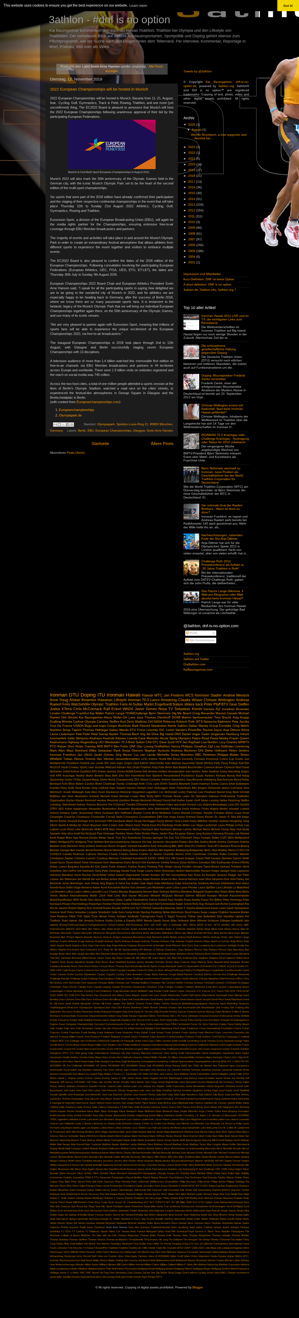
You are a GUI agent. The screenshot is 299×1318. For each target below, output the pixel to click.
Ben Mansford (103, 953)
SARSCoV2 (128, 908)
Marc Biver (221, 1131)
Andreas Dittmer (201, 937)
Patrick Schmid (158, 899)
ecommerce (242, 1272)
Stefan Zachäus (86, 1223)
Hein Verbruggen (157, 787)
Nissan (99, 1169)
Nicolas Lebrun (166, 1165)
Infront (244, 734)
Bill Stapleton (167, 850)
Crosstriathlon (147, 816)
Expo (167, 1024)
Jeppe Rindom (151, 879)
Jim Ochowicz (226, 1082)
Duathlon (85, 771)
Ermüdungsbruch (240, 1020)
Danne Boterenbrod (204, 995)
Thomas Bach (129, 734)
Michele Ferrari (220, 829)
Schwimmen (201, 1206)
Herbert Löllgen (204, 1057)
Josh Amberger (76, 1094)
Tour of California (203, 1243)
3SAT (159, 924)
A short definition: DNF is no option (207, 284)
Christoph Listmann (214, 982)
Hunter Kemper (150, 875)
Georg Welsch (165, 821)
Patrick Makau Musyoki (155, 1177)
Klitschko (193, 1111)
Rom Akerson (205, 1198)
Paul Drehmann (193, 1177)
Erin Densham (97, 821)
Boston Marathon (76, 962)
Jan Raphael (191, 742)
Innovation (144, 1069)
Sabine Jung (212, 1202)
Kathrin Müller (235, 1103)
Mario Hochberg (140, 1136)
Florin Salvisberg (163, 1028)
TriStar (77, 779)
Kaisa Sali (236, 1098)
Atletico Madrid (58, 949)
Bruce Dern (77, 966)
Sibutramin (162, 1214)
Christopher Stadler (61, 858)
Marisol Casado (226, 713)
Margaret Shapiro (203, 891)
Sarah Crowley (70, 767)
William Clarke (151, 1264)
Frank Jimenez (118, 866)
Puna (157, 1185)
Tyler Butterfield (206, 916)
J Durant (116, 1074)
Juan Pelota (91, 883)
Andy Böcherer (69, 846)
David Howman (200, 783)
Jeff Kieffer (80, 1082)
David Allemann (141, 999)
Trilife (144, 1248)
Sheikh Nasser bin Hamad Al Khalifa (124, 1214)
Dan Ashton (87, 995)
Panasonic (105, 1177)
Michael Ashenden (141, 1152)
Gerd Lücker (181, 821)
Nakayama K (64, 1165)
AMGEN (70, 929)
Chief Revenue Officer (231, 978)
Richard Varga (211, 1194)
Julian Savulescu (188, 1094)
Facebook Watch (123, 821)
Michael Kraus (109, 796)
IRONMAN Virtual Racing (166, 1065)
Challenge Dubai (78, 978)
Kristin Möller (182, 825)
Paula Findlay (229, 763)
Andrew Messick (236, 695)
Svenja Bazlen (109, 734)
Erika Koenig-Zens (198, 1020)
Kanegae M (58, 1103)
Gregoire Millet (141, 1049)
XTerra (67, 709)
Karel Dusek (82, 1103)
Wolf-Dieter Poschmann (124, 1268)
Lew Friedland (207, 792)
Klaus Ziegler (180, 1111)
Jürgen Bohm (120, 1098)
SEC (168, 1202)
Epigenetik (115, 1020)
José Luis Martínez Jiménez (117, 1094)
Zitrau (171, 1272)
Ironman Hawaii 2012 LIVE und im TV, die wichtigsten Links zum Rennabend (225, 319)
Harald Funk (128, 870)
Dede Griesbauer (92, 862)
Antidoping (209, 779)
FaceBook (73, 763)
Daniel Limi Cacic (150, 995)
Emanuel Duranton (209, 1015)
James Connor (85, 1078)
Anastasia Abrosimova (134, 937)
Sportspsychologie (99, 1219)
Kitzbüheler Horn (231, 883)
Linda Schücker (123, 1123)
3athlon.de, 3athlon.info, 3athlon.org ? (209, 289)
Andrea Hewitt (157, 759)
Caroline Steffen (108, 721)
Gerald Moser (57, 1044)
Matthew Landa (128, 1144)
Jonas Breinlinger (72, 883)
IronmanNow (179, 875)
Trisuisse (181, 916)
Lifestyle (227, 887)
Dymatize (204, 862)
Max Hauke (129, 895)
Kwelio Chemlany (185, 1115)
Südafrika (55, 1231)
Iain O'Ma (193, 1065)
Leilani (221, 1119)
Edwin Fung (115, 1015)
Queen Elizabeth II (170, 1185)
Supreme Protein (59, 1227)
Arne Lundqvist (202, 945)
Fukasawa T (233, 1036)
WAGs (238, 1256)
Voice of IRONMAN (158, 1256)
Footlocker (193, 1028)
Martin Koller (130, 1140)
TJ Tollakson (92, 1231)
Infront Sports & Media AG (65, 825)
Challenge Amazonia (238, 974)
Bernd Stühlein (113, 850)
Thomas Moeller (240, 1235)
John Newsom (109, 1090)
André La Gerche (220, 941)
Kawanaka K (114, 1107)
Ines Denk (108, 1069)
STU (194, 1202)
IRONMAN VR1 (116, 1065)
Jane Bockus (190, 1078)
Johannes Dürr (220, 879)
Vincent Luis (194, 804)
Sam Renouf (80, 837)
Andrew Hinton (202, 941)
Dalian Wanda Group (203, 725)
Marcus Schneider (69, 1136)
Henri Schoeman (164, 870)
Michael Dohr (179, 1152)
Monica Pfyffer (67, 1160)
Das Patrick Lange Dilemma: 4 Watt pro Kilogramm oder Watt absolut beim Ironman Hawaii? (222, 594)
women (137, 1276)
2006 (192, 245)
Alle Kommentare (201, 640)
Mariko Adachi (107, 1136)
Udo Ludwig (223, 1248)
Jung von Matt (232, 1094)
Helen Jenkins (239, 750)
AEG (61, 808)
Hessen (205, 870)
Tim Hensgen (190, 1239)
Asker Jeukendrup (82, 812)
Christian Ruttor (217, 854)
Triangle (206, 837)
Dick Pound (123, 1007)
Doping (88, 695)
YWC (82, 1272)
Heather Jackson (219, 821)
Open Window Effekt (201, 1173)
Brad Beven (101, 962)
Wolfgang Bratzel (164, 1268)
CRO (59, 970)
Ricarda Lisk (231, 833)
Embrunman (226, 1015)
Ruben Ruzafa (111, 908)
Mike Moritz (161, 1156)
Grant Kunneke (98, 1049)
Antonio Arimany (60, 812)
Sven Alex (133, 1227)
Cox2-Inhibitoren (103, 991)
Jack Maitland (181, 1074)
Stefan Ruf (71, 1223)
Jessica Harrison (188, 879)
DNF (132, 746)
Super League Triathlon (215, 912)
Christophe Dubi (58, 987)
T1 (62, 1231)
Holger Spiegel (220, 870)
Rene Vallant (167, 1194)
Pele (79, 734)
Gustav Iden (196, 1049)
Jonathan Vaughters (192, 1090)
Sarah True (114, 837)
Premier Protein (111, 903)
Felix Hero (69, 1028)
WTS (199, 721)
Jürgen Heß (134, 1098)
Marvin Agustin (194, 1140)
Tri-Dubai (88, 1248)
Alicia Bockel (220, 933)
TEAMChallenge (136, 713)
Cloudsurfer (98, 816)
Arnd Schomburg (161, 846)
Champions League (170, 978)
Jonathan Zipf (203, 746)
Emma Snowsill (68, 821)
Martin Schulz (164, 1140)
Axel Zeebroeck (88, 949)
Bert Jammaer (63, 958)
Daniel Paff (187, 995)
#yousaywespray (120, 841)
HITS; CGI (68, 1053)
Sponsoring (57, 779)
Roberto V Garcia (113, 1198)
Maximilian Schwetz (87, 796)
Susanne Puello (77, 1227)
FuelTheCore (219, 1036)
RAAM (184, 1185)
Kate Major (146, 883)
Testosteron (134, 837)
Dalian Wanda (119, 730)
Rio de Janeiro (59, 908)
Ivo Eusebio (209, 875)
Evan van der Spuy (135, 1024)
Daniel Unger (191, 734)
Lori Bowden (57, 891)
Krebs (70, 1115)
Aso (247, 945)
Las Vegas (197, 825)
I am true (215, 1061)
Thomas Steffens (78, 1239)
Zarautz (138, 1272)
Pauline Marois (226, 1177)
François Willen (67, 1036)
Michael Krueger (206, 895)
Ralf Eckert (112, 709)
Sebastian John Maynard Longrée (156, 1210)
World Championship (121, 779)
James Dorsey (102, 1078)
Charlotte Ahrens (173, 854)
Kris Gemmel (138, 887)
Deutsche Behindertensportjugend (189, 1003)
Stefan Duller (193, 1219)
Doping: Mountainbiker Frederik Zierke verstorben (223, 377)
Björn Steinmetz (160, 713)
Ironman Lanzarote (222, 1069)
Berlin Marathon (178, 953)
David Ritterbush (233, 999)
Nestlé (83, 899)
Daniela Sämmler (221, 858)
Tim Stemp (203, 1239)
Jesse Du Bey (169, 879)
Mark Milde (218, 1136)
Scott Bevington (217, 1206)
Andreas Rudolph (94, 941)
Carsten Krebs (66, 974)
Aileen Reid (217, 929)
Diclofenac (136, 1007)
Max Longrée (214, 1144)
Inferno (119, 1069)
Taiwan (104, 1231)
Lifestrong (97, 1123)
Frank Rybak (141, 1032)
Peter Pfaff (212, 704)
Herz (234, 1057)
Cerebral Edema (202, 974)
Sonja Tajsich (72, 730)
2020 (192, 164)
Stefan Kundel (227, 1219)
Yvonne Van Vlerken (99, 759)
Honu (118, 1061)
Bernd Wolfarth (212, 953)
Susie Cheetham (96, 1227)
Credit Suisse (169, 991)
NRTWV (219, 1160)
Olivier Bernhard (118, 1173)
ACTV (217, 924)
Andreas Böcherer (184, 750)
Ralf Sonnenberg (202, 1190)
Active (68, 808)
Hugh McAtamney (130, 1061)
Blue (174, 958)
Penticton (209, 754)
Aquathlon (144, 846)
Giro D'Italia (123, 1044)
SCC (146, 1202)
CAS (149, 742)
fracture (76, 1276)
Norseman (108, 899)
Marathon (186, 891)
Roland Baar (177, 1198)
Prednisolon (116, 1185)
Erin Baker (214, 1020)
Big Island (167, 734)
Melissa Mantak (145, 1148)
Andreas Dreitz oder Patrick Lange (230, 937)
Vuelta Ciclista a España (120, 920)
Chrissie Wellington (219, 700)
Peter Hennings (232, 899)
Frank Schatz (156, 1032)
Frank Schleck (172, 1032)
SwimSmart (69, 804)
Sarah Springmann (238, 908)
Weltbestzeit (242, 837)
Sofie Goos (118, 912)
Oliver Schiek (84, 1173)
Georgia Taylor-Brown (206, 866)
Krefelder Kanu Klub (93, 1115)
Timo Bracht (222, 717)
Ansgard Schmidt (126, 846)
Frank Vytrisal (189, 1032)
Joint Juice (145, 1090)
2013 (192, 204)
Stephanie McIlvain (126, 1223)
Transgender (147, 916)
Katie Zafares (99, 1107)
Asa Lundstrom (219, 945)
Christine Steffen (174, 982)
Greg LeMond (99, 787)
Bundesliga (137, 966)
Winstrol (245, 1264)
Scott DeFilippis (235, 1206)
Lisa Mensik (182, 1123)
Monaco (54, 1160)
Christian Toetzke (201, 812)
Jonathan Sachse (171, 1090)
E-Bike (235, 1011)
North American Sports (132, 1169)
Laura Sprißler (206, 887)
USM (194, 1248)
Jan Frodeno (174, 695)
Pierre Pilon (66, 1185)
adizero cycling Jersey (202, 1272)
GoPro (72, 870)
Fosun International (209, 1028)
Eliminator (193, 1015)
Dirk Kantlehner (150, 862)
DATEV (152, 858)
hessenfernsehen (128, 759)
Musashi (175, 1160)
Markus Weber (95, 1140)
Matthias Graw (180, 1144)
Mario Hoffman (157, 1136)
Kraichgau (69, 775)
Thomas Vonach (96, 1239)
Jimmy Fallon (242, 1082)
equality (67, 1276)
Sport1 (84, 767)
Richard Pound (161, 800)
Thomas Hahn (180, 1235)
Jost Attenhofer (93, 1094)
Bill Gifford (141, 958)
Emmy (138, 771)
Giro (65, 870)
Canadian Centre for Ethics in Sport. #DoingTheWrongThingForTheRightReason (168, 970)
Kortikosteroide (58, 1115)
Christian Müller (106, 982)
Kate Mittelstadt (180, 1103)
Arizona (142, 945)
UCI (101, 742)
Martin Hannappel (113, 1140)
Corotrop (88, 991)
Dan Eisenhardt (102, 995)
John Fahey (237, 879)
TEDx (68, 1231)
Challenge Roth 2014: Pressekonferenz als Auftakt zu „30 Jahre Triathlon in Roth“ (222, 565)
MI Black (89, 1131)
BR (141, 949)
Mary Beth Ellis (114, 775)
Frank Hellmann (105, 1032)
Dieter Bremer (150, 1007)
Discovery (67, 1011)
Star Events (147, 1219)
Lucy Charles (228, 742)
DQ (66, 995)
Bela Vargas (78, 953)
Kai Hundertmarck (204, 1098)
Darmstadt (221, 995)
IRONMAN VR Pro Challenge (66, 1065)
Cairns (79, 970)
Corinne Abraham (73, 991)
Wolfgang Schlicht (220, 1268)
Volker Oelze (191, 1256)
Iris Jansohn (174, 1069)
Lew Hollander (66, 1123)
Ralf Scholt (186, 1190)
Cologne (169, 987)
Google (228, 1044)
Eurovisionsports (115, 1024)
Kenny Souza (168, 1107)
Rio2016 (55, 767)
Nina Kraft (74, 833)
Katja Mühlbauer (164, 883)
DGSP (245, 991)
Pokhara (90, 1185)
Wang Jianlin (99, 779)
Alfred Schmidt (194, 933)
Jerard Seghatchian (168, 1082)
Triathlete (113, 1248)
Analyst (117, 937)
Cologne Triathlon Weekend (190, 987)
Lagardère (152, 792)
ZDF (136, 779)
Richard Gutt (212, 903)
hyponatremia (88, 1276)
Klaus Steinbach (128, 1111)
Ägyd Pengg (148, 1276)
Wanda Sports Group (156, 920)
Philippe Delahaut (235, 1181)
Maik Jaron (125, 1131)
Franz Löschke (147, 730)
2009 (192, 227)
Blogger (197, 1287)
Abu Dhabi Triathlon (139, 767)
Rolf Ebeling (191, 1198)
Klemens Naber (90, 887)
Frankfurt (82, 713)
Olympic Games (166, 1173)
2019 (192, 170)
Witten (53, 841)
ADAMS (225, 924)
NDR (76, 899)
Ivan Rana (194, 875)
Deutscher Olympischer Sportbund (86, 1007)
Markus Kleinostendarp (74, 895)
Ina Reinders (85, 1069)
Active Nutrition (156, 929)
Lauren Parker (162, 1119)
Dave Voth (127, 999)
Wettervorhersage (65, 1264)
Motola (158, 1160)
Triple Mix (161, 1248)
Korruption (243, 1111)
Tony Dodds (139, 1243)
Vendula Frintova (94, 920)
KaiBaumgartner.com (198, 669)
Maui (70, 750)
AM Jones (237, 924)
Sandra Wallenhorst (198, 908)
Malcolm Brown (155, 1131)
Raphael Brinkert (221, 1190)
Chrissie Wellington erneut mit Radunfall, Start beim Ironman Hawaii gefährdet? (222, 409)
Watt (152, 1260)
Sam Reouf (77, 1206)
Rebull (69, 1194)
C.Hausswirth (191, 966)
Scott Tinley (67, 912)
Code (161, 987)
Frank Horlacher (124, 1032)
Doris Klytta (134, 1011)
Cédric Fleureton (186, 991)
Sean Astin (77, 1210)
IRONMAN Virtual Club (138, 1065)
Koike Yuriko (214, 1111)
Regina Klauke (117, 1194)
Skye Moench (220, 1214)
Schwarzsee (188, 1206)
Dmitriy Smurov (170, 862)
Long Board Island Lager (73, 1127)
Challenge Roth (135, 783)
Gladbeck (135, 1044)
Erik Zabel (101, 866)
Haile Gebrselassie (98, 1053)
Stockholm (227, 1223)
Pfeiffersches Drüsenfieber (164, 1181)
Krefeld (77, 1115)
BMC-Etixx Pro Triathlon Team (196, 846)
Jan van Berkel (99, 879)
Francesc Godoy (59, 1032)
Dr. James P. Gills (225, 816)
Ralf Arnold (140, 1190)
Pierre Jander (159, 833)
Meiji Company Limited (77, 1148)
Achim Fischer (122, 929)
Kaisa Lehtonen (222, 1098)
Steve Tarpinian (212, 1223)
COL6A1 (239, 966)
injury (98, 1276)
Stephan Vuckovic (157, 750)
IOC (162, 730)
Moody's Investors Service (107, 1160)
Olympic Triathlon (105, 704)
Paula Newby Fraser (196, 899)
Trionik (151, 1248)
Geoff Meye (193, 1040)
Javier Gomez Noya (151, 709)
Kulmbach (169, 1115)
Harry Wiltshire (199, 821)
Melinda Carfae (129, 1148)
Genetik (182, 1040)
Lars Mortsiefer (155, 887)
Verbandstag (56, 1256)
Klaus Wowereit (164, 1111)
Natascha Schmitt (112, 1165)
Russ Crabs (101, 1202)
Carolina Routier (233, 970)
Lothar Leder (73, 891)
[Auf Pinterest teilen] (72, 424)
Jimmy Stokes (57, 1086)
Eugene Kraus (57, 1024)
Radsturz (244, 1185)
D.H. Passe (217, 991)
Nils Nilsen (75, 1169)
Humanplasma (149, 1061)
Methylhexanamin (59, 1152)
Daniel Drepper (185, 858)
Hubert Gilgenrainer (128, 875)
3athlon (182, 725)
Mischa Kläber (232, 1156)
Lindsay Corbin (141, 1123)
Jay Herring (238, 1078)
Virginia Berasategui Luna (218, 804)
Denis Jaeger (112, 1003)
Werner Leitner (233, 1260)
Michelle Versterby (131, 1156)
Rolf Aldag (242, 775)
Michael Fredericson (229, 1152)
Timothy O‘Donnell (220, 1239)
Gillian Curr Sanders (106, 1044)
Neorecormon (130, 1165)
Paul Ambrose (176, 1177)
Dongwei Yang (119, 1011)
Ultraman (114, 1252)
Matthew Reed (145, 1144)
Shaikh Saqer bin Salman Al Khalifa (68, 1214)
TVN (79, 916)
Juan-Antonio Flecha (144, 1094)
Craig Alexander (203, 713)
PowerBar (195, 730)
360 (153, 924)
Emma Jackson (107, 771)
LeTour (239, 825)
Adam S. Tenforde (175, 929)
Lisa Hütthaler (224, 746)
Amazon (107, 937)
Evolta (149, 1024)
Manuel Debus (207, 1131)
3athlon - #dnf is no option (109, 19)
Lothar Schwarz (122, 1127)
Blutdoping (182, 850)
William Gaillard (168, 1264)
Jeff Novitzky (134, 879)
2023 (192, 147)
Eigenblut (143, 1015)
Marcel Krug (224, 792)
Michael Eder (211, 1152)
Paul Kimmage (106, 833)
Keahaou (96, 738)
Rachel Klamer (75, 800)
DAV (227, 991)
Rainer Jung (194, 833)
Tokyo (196, 837)
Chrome (73, 987)
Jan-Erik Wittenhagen (170, 1078)
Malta (167, 1131)
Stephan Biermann (106, 1223)
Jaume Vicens (223, 1078)
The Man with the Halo (104, 1235)
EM (239, 816)
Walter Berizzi (100, 1260)
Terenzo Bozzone (96, 804)
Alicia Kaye (234, 933)
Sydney (80, 804)
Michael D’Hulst (195, 1152)
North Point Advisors (156, 1169)
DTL (155, 742)
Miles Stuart (201, 1156)
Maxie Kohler (229, 1144)
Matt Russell (77, 1144)
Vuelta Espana (218, 1256)
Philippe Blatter (228, 754)
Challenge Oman (123, 978)
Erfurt (232, 783)
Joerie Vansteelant (195, 1086)
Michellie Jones (168, 754)
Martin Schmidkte (146, 1140)
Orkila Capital (124, 899)
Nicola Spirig (168, 738)
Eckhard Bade (68, 1015)
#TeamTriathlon (116, 924)
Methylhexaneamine (79, 1152)
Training (90, 746)
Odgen (238, 1169)
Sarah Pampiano (115, 1206)
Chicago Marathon (208, 978)
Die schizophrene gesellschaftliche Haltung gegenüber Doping (218, 349)
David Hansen (187, 999)
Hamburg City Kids (120, 1053)
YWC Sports (92, 1272)
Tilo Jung (163, 1239)
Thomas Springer (152, 837)
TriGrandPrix (100, 1248)
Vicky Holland (157, 804)
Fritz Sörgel (165, 866)
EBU (91, 430)
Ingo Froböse (131, 1069)
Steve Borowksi (162, 1223)
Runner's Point (86, 1202)
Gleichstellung (179, 1044)
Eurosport (99, 1024)
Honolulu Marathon (61, 875)
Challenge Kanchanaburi (101, 978)
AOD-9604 (81, 929)
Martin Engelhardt (158, 704)
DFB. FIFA (235, 991)
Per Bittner (215, 899)
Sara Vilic (100, 1206)
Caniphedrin (217, 970)
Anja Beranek (194, 779)
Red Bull (104, 1194)
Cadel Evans (69, 970)
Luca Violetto (139, 1127)
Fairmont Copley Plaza (221, 1024)
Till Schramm (151, 1239)
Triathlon (123, 1248)
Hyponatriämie (202, 1061)
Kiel (220, 1107)
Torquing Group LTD (182, 1243)
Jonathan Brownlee (235, 709)
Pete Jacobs (240, 721)
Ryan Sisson (115, 1202)
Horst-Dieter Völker (103, 875)
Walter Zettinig (115, 1260)
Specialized (62, 1219)
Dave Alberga (235, 995)
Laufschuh (210, 825)
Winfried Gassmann (229, 1264)
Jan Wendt (83, 879)
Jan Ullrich (84, 754)
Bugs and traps (95, 725)
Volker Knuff (176, 1256)
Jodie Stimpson (78, 738)
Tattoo (160, 1231)
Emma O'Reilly (240, 862)
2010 (192, 222)
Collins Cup (227, 759)
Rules (79, 746)
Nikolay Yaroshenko (233, 1165)
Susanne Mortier (239, 912)
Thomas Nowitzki (59, 1239)
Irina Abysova (158, 1069)
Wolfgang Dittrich (183, 1268)
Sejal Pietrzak (213, 1210)
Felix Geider (56, 1028)
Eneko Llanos (219, 783)
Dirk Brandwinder (205, 1007)
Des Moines (128, 1003)
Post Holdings (79, 903)
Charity (113, 854)
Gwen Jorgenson (212, 1049)
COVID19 (55, 854)
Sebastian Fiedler (127, 1210)
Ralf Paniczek (154, 1190)
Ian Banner (206, 1065)
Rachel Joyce (212, 730)
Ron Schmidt (94, 908)
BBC (174, 846)
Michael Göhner (184, 895)
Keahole (108, 738)
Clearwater (56, 816)
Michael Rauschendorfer (234, 895)
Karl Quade (128, 1103)
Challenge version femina (146, 978)
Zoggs (178, 1272)
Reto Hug (198, 903)
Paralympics (118, 1177)
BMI (169, 759)
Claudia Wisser (190, 700)
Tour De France (61, 725)
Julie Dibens (125, 825)
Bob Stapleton (200, 958)
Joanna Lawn (114, 1086)
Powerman (95, 903)
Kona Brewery (229, 1111)
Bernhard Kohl (59, 783)
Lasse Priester (188, 887)
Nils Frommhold (135, 775)
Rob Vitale (243, 1194)
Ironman (58, 695)
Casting (120, 974)
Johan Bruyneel (91, 825)
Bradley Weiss (227, 850)
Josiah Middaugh (73, 792)
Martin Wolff (178, 1140)
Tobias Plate (62, 1243)
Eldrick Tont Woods (159, 1015)
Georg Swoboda (225, 1040)
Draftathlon (162, 746)
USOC (201, 1248)
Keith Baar (127, 1107)
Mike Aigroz (147, 1156)
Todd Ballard (76, 1243)
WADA (128, 709)
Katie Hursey (84, 1107)
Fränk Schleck (203, 1036)
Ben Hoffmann (123, 812)
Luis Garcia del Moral (168, 1127)
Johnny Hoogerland (128, 1090)
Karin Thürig (141, 825)
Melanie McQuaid (162, 895)
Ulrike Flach (102, 1252)
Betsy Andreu (140, 850)
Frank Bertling (88, 1032)
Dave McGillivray (112, 999)
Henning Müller (187, 1057)
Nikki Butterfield (197, 1165)
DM (173, 858)
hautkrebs (237, 920)
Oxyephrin (78, 1177)
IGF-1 (230, 1061)
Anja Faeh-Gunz (97, 945)
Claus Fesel (241, 812)
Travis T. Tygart (165, 916)
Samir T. (181, 908)
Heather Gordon (79, 1057)
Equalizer (126, 1020)
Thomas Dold (164, 1235)
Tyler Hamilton (225, 916)
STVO (201, 1202)
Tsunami (171, 1248)
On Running (182, 1173)
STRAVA (146, 908)
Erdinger (83, 821)
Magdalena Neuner (140, 891)
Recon (84, 1194)
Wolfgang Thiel (84, 841)
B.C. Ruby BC (106, 949)
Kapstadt (70, 1103)
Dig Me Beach (182, 713)
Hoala (84, 1061)
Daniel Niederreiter (170, 995)
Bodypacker (196, 850)
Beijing (245, 846)
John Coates (109, 825)
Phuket (66, 903)
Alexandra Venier (140, 933)
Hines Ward (73, 1061)
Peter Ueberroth (140, 1181)
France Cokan (241, 1028)
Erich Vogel (166, 1020)
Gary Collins (155, 1040)
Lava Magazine (193, 1119)
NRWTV (243, 742)
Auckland (108, 812)
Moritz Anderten (145, 1160)
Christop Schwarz (193, 982)
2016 (192, 187)
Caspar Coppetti (106, 974)
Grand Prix (70, 1049)
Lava (219, 887)
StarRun (168, 1219)
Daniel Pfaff (203, 858)
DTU (74, 695)
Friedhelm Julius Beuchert (152, 1036)
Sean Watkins (110, 1210)
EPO (94, 771)
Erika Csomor (180, 1020)
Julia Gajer (116, 763)
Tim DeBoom (175, 1239)
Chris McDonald (71, 982)
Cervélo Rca (219, 974)
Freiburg (152, 866)
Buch (127, 966)
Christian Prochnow (206, 759)
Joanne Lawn (130, 1086)
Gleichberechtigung (161, 1044)
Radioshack (232, 1185)
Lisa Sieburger (212, 1123)
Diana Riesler (205, 816)
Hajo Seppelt (117, 787)
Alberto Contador (150, 779)
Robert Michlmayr (94, 1198)
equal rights (56, 1276)
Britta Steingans (232, 962)
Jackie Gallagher (219, 1074)
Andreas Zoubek (184, 941)
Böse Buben (76, 783)
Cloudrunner (139, 987)
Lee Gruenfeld (209, 1119)
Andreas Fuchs (199, 808)
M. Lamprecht (241, 1127)
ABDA (192, 924)
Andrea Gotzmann (228, 841)
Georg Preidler (183, 866)
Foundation (227, 1028)
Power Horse (102, 1185)
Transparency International (227, 1243)
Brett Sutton (136, 742)
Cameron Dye (91, 970)
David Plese (217, 999)
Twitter (215, 837)
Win (195, 1264)
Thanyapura (237, 1231)
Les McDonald (168, 792)
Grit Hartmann (85, 870)
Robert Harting (76, 1198)
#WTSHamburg (134, 924)
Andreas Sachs (112, 941)
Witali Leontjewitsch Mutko (64, 1268)
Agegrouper (80, 808)
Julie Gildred (205, 1094)
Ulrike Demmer (87, 1252)
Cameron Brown (213, 767)
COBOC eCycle (225, 966)
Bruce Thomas (116, 966)
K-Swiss (120, 883)
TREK (72, 916)
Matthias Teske (198, 1144)
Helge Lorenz (145, 870)
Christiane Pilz (157, 982)
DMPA (60, 995)
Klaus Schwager (109, 1111)
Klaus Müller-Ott (115, 717)
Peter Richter (142, 833)
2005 (192, 251)
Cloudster (152, 987)
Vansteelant (205, 1252)
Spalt (52, 1219)
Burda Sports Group (154, 966)
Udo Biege (210, 1248)
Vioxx (121, 1256)
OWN (224, 1169)
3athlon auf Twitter (196, 659)
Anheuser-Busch (106, 846)
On (192, 796)
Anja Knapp (241, 717)
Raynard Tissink (240, 1190)
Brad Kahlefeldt (117, 962)
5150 (144, 759)
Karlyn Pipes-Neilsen (146, 1103)
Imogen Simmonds (209, 787)
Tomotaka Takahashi (121, 1243)
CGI (246, 850)
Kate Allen (91, 792)
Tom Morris (90, 1243)
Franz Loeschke (223, 1032)
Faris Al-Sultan (131, 704)
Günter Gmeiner (231, 1049)
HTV (179, 742)
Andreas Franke (58, 941)
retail (117, 1276)
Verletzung (69, 1256)
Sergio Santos (228, 1210)
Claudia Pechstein (121, 987)
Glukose (192, 1044)
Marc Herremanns (120, 829)
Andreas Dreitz (180, 808)
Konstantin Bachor (119, 887)
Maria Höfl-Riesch (89, 1136)
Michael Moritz (66, 1156)
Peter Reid (90, 734)
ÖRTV (158, 1276)
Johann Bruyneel (215, 1086)
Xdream (121, 767)
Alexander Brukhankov (102, 808)
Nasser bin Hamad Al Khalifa (87, 1165)
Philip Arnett (203, 1181)
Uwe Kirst (155, 1252)
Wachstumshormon (69, 1260)
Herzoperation (176, 771)
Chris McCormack (87, 709)
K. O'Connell (178, 1098)
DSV (77, 995)
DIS (200, 750)
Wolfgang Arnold (146, 1268)
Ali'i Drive (208, 933)
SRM (189, 1202)
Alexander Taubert (71, 933)
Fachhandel (183, 1024)
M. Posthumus (57, 1131)
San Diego (89, 1206)
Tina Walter (236, 1239)
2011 (192, 216)
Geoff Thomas (208, 1040)
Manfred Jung (191, 1131)
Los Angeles (92, 1127)
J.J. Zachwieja (129, 1074)
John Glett (81, 1090)
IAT (163, 875)
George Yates (241, 1040)
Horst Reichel (82, 875)
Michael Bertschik (161, 1152)
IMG (194, 787)
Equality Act (87, 866)
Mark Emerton (190, 1136)
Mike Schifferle (187, 1156)
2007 (192, 239)
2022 (192, 152)
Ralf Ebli (244, 763)
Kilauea (121, 738)
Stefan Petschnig (230, 800)
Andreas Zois (167, 941)
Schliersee (175, 1206)
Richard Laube (194, 1194)
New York (236, 829)
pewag (110, 1276)
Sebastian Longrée (86, 912)
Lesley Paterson (187, 792)
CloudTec (70, 816)
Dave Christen (66, 999)
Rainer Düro (65, 746)
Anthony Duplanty (127, 945)
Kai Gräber (132, 883)
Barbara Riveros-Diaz (220, 949)
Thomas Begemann (128, 1235)
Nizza (98, 899)
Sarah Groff (193, 800)
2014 (192, 199)
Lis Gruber (156, 1123)
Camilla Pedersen (74, 854)
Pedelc (238, 1177)
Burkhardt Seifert (174, 966)
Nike (64, 833)
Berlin (82, 430)
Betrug (127, 850)
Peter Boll (91, 1181)
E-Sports (244, 1011)
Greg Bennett (126, 1049)
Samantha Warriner (163, 908)
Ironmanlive (58, 738)
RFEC (191, 1185)
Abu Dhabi (107, 929)
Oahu (231, 1169)
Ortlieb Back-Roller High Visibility (231, 1173)
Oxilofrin (67, 1177)
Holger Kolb (93, 1061)
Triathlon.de (134, 1248)
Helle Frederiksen (180, 787)
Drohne (173, 1011)
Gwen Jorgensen (213, 734)
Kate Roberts (196, 1103)
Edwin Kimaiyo (129, 1015)
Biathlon (153, 850)
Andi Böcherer (154, 937)
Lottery (86, 891)
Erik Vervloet (150, 771)
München (187, 754)
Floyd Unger (179, 1028)
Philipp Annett (218, 1181)
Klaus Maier (93, 1111)
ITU (101, 695)
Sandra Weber (97, 837)
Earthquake (224, 862)
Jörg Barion (123, 754)
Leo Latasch (231, 1119)
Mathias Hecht (232, 1140)
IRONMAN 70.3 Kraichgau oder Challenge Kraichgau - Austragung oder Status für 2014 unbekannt (225, 438)
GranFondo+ (56, 1049)
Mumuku (153, 738)
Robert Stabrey (77, 908)
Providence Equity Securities (138, 1185)
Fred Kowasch (92, 1036)
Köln (168, 763)
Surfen (68, 779)
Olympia (90, 721)
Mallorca (175, 891)
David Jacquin (203, 999)
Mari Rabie (221, 891)
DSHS (163, 783)
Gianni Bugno (87, 1044)
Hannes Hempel (136, 787)
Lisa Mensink (197, 1123)
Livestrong (242, 746)
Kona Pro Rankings (162, 825)
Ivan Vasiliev (193, 771)
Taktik (86, 916)
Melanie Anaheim (99, 1148)
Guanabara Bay (158, 1049)
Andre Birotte (170, 937)
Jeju (100, 1082)
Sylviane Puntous (239, 1227)
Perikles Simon (125, 833)
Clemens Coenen (85, 858)
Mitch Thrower (163, 796)
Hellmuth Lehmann (132, 1057)
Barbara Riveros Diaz (196, 949)
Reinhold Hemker (95, 800)
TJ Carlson (78, 1231)
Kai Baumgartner (219, 82)
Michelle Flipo (96, 1156)
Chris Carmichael (195, 854)
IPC (247, 1061)
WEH (231, 837)
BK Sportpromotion (128, 949)
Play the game (177, 833)
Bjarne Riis (165, 958)
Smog (231, 1214)
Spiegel (73, 1219)
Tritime (192, 916)
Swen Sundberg (179, 1227)
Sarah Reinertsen (133, 1206)
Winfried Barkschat (208, 1264)
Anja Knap (111, 945)
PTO (53, 746)
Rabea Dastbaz (217, 1185)
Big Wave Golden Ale (123, 958)
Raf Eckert (148, 903)
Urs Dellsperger (128, 1252)
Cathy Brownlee (133, 974)
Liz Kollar (237, 1123)
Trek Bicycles (75, 1248)
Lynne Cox (217, 1127)
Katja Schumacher (186, 883)
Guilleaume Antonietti (178, 1049)
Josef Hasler (225, 1090)
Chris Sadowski (89, 982)
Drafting (55, 721)
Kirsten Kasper (58, 1111)
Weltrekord (181, 1260)
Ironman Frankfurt (63, 754)
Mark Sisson (231, 1136)
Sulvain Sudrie (241, 1223)
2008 (192, 233)
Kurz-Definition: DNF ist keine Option (208, 279)
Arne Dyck (187, 945)
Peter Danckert (105, 1181)
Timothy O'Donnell (137, 804)
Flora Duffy (67, 787)
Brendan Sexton (164, 962)
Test (124, 837)
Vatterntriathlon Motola (224, 1252)
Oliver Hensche (67, 1173)
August (197, 129)
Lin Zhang (109, 1123)
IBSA (223, 1061)
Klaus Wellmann (146, 1111)
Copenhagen (56, 991)
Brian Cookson (182, 962)
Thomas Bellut (148, 1235)
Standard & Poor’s (131, 1219)
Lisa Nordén (209, 742)
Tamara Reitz (128, 1231)
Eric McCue (138, 1020)
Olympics (184, 738)
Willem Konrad (136, 1264)
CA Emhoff (205, 966)
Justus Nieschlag (230, 771)
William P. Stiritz (184, 1264)
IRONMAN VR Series (95, 1065)
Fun (67, 1040)
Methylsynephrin (100, 1152)
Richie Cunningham (232, 903)
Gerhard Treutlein (230, 866)
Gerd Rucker (83, 787)
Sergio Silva (243, 1210)
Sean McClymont (93, 1210)
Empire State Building (81, 1020)
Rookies (238, 1198)
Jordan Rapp (211, 1090)
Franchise (74, 1032)
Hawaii (147, 695)
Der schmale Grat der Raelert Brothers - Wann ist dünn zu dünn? (221, 509)
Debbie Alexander (81, 1003)
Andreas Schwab (131, 941)
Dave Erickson (94, 999)
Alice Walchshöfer (159, 808)
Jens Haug (151, 1082)
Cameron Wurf (232, 767)
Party (217, 763)
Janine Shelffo (117, 879)
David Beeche (171, 999)
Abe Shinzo (94, 929)
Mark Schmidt (241, 792)
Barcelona (238, 949)
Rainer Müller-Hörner (98, 1190)
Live (246, 825)
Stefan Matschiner (173, 912)
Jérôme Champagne (73, 1098)
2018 (192, 175)
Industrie (97, 1069)
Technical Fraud (185, 1231)
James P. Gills (118, 1078)
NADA (158, 721)
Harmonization (193, 1053)
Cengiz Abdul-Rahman (181, 974)
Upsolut (86, 779)
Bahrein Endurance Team (169, 949)
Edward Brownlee (98, 1015)
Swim (192, 1227)
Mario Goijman (123, 1136)
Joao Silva (205, 879)
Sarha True (163, 1206)
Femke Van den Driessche (108, 1028)
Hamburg (232, 734)
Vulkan (230, 1256)
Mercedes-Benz (213, 1148)
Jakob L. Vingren (67, 1078)
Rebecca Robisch (175, 721)
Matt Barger (63, 1144)
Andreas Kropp (76, 941)
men (104, 1276)
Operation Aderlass (207, 796)
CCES (240, 850)
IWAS (184, 1065)
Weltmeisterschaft (165, 1260)
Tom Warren (102, 1243)
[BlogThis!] (59, 424)
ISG (168, 875)
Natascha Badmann (217, 721)
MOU (98, 1131)
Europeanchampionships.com (98, 402)
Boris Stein (211, 850)
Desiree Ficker (144, 1003)
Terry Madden (222, 1231)
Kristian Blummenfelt (115, 1115)
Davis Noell (64, 1003)
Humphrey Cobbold (167, 1061)
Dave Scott (166, 742)
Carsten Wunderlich (85, 974)
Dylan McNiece (223, 1011)
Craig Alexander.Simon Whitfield (129, 991)
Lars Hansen (134, 1119)
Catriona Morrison (97, 854)
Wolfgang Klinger (202, 1268)
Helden (162, 771)
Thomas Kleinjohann (200, 1235)
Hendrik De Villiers (168, 1057)
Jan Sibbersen (68, 879)
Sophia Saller (242, 1214)
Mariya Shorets (174, 1136)
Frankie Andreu (137, 866)
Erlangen (225, 1020)
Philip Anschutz (188, 1181)
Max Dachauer (163, 829)
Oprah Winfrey (204, 763)
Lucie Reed (67, 829)
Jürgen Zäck (131, 763)
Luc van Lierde (145, 754)
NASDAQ (209, 1160)
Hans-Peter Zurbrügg (107, 870)
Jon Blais (157, 1090)
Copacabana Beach (238, 987)
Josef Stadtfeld (241, 1090)
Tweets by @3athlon (197, 71)
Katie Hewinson (67, 1107)
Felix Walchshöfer (76, 704)
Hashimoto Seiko (232, 1053)
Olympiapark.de (70, 415)
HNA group (81, 1053)
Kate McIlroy (164, 1103)
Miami (112, 1152)
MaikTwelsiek (139, 1131)
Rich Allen (180, 1194)
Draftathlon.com (194, 664)
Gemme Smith (170, 1040)
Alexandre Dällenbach (162, 933)
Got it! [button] (288, 5)
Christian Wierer (223, 812)
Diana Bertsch (132, 862)
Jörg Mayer (106, 1098)
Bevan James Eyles (100, 958)
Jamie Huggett (150, 1078)
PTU (96, 1177)
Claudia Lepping (102, 987)
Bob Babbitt (180, 767)
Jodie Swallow (210, 771)
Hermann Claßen (222, 1057)
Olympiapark (149, 1173)
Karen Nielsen (97, 1103)
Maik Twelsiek (161, 891)
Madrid (80, 775)
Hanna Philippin (182, 746)
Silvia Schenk (175, 1214)
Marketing (65, 1140)
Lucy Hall (151, 1127)
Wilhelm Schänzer (208, 920)
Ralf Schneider (171, 1190)
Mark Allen (57, 750)
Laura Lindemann (62, 734)
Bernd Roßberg (195, 953)
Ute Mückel (143, 1252)
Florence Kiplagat (144, 1028)
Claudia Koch (85, 987)
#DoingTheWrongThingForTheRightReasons (83, 924)
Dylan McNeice (189, 862)
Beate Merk (65, 953)
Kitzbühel (125, 792)
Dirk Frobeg (222, 1007)
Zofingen (225, 920)
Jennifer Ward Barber (132, 1082)
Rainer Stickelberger (122, 1190)
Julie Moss (218, 1094)
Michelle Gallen (112, 1156)
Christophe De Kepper (237, 982)
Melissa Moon (162, 1148)
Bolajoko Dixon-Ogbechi (222, 958)
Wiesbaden (112, 742)
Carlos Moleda (181, 812)
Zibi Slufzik (161, 1272)
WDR (139, 920)
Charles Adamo (128, 854)
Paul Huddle (175, 899)
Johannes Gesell (234, 1086)
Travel (245, 1243)
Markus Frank (78, 1140)
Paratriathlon (140, 899)
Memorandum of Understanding (187, 1148)
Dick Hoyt (111, 1007)
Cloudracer (83, 816)
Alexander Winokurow (93, 933)
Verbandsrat (242, 1252)
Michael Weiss (201, 829)
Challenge (68, 713)
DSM (71, 995)
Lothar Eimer (107, 1127)
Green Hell (112, 1049)
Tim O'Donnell (183, 837)
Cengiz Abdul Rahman (155, 974)
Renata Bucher (152, 1194)
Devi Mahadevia (113, 862)
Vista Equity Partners (136, 1256)
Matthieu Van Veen (62, 796)
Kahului (190, 1098)
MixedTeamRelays (61, 899)
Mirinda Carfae (216, 1156)
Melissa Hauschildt (183, 763)
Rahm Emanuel (78, 1190)
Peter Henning (122, 1181)
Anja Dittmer (231, 730)
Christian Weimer (238, 854)
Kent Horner (183, 1107)
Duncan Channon (187, 1011)
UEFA (180, 1248)
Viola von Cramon (107, 1256)
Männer (199, 1160)
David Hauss (57, 862)
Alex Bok (193, 841)
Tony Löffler (153, 1243)
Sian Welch (150, 1214)
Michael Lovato (129, 796)
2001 (192, 262)
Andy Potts (158, 767)
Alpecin (79, 937)
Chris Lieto (152, 783)
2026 (192, 124)
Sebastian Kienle (188, 709)
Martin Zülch (98, 895)
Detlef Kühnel (71, 771)
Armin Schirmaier (155, 945)
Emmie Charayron (59, 1020)
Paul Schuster (209, 1177)
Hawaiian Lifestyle (112, 700)
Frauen (80, 1036)
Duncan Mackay (206, 1011)
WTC (158, 695)
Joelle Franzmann (175, 1086)
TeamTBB (170, 1231)
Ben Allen (90, 953)
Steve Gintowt (178, 1223)
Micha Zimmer (123, 1152)
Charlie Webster (189, 978)
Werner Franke (216, 1260)
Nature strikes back (188, 704)
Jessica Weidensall (207, 1082)
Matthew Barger (110, 1144)
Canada (121, 970)
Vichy (79, 1256)
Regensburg (88, 742)
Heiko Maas (94, 1057)
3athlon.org (226, 86)
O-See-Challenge (205, 1169)
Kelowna (155, 1107)
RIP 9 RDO (202, 1185)
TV (170, 709)
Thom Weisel (99, 916)
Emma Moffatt (125, 771)
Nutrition (56, 730)
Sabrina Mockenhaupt (231, 1202)
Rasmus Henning (212, 833)
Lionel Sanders (176, 730)
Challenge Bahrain (59, 978)
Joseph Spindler (58, 1094)
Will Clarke (122, 1264)
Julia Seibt (173, 1094)
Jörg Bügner (107, 883)
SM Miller (180, 1202)
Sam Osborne (62, 1206)
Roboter (129, 1198)
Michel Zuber (81, 1156)
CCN (213, 966)
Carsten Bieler (93, 783)
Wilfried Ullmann (107, 1264)
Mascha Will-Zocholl (213, 1140)
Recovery (94, 1194)
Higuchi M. (243, 1057)
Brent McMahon (161, 812)
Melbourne (114, 1148)
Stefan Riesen (57, 1223)
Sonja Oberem (132, 750)
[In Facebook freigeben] (67, 424)
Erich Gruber (152, 1020)
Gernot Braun (72, 1044)
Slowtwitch (104, 912)
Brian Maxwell (214, 962)
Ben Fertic (121, 746)
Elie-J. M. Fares (178, 1015)
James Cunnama (232, 787)
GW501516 (103, 1040)
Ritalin (234, 1194)
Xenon (63, 1272)
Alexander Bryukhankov (132, 808)
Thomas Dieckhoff (157, 717)
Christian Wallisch (139, 982)
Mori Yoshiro (129, 1160)
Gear (233, 704)
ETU (133, 730)
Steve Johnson (195, 1223)
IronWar (186, 1069)
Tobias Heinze (73, 759)
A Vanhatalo (175, 924)
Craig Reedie (154, 991)
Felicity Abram (241, 1024)
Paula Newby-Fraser (224, 738)
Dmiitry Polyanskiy (83, 1011)
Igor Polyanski (221, 1065)
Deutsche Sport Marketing (223, 1003)
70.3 (124, 742)
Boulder (90, 962)
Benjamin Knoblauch (137, 953)
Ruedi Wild (71, 1202)
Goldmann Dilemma (208, 1044)
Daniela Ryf (212, 709)
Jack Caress (166, 1074)
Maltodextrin (177, 1131)
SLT (138, 908)
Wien (193, 920)
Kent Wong (197, 1107)
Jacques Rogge (226, 875)
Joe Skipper (158, 1086)
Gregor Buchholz (119, 725)
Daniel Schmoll (186, 816)
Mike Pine (173, 1156)
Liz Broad (226, 1123)
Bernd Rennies (95, 850)
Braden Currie (142, 812)
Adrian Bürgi (203, 929)
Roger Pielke (162, 1198)
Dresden (164, 1011)
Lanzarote (92, 1119)
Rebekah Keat (57, 1194)
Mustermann (187, 1160)
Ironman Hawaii (123, 695)
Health (66, 1057)
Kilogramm (228, 1107)
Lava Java (135, 717)
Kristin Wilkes (156, 1115)
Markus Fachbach (142, 829)
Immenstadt (56, 1069)
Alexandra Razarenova (118, 933)
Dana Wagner (132, 995)
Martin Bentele (95, 775)
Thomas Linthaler (221, 1235)
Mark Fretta (205, 1136)
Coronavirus (130, 816)
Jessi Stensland (187, 1082)
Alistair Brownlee (82, 700)
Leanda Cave (136, 738)
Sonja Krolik (132, 912)
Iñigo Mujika (104, 1074)
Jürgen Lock (147, 1098)
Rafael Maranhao (59, 1190)
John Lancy (94, 1090)
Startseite (100, 443)
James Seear (134, 1078)
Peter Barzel (78, 1181)
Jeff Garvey (66, 1082)
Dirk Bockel (69, 717)
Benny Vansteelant (159, 953)
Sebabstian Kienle (163, 725)
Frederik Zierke (129, 1036)
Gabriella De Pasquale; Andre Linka (129, 1040)
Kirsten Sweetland (76, 1111)
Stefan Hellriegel (210, 1219)
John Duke (69, 1090)
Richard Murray (225, 775)
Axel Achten (73, 949)
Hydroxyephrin (186, 1061)
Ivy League (91, 1074)
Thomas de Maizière (117, 1239)
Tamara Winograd (146, 1231)
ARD (100, 746)
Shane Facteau (96, 1214)
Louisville (96, 891)
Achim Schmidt (139, 929)
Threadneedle (135, 1239)
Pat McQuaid (88, 833)
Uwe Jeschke (96, 767)
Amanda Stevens (93, 937)
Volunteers (204, 1256)
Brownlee (65, 966)
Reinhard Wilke (86, 750)
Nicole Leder (182, 796)
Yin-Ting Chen (107, 1272)
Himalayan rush (58, 1061)
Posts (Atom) (76, 452)
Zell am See (148, 1272)
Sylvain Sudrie (221, 1227)
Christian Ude (122, 982)
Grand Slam (82, 1049)
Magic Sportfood (110, 1131)
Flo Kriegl (129, 1028)
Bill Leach (153, 958)
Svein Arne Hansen (160, 430)
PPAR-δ (89, 1177)
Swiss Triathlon (204, 1227)
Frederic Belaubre (110, 1036)
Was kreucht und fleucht (137, 1260)
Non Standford (111, 1169)
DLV (167, 858)
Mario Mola (235, 891)
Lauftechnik (147, 1119)
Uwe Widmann (168, 1252)
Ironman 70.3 (138, 700)
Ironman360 (65, 1074)
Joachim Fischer (98, 1086)
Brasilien (149, 962)
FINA (173, 1024)
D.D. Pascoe (203, 991)
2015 (192, 193)
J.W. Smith (142, 1074)
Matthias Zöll (144, 721)
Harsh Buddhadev (212, 1053)
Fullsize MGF (57, 1040)
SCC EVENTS (157, 1202)
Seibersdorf (199, 1210)
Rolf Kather (178, 800)
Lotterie (54, 829)
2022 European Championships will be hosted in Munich (99, 89)
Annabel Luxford (239, 808)
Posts (193, 633)
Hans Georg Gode (174, 1053)
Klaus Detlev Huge (69, 887)
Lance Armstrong (163, 700)
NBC (198, 754)
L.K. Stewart (213, 1115)
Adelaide (190, 929)
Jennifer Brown (112, 1082)
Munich (166, 1160)
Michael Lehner (182, 829)
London (55, 713)
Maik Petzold (141, 725)
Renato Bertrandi (141, 800)
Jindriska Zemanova (77, 1086)
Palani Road (200, 738)
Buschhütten (195, 767)
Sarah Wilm (150, 1206)
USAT (223, 837)
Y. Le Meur (73, 1272)
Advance (136, 841)
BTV (224, 704)
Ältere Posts (162, 443)
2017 (192, 181)
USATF (187, 1248)
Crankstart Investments (133, 858)
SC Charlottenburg (133, 1202)
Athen (97, 812)
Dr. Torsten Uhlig (150, 1011)
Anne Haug (59, 700)
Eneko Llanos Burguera (64, 866)
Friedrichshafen (175, 1036)
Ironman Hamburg (201, 1069)
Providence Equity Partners (198, 775)
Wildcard (110, 767)
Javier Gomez (104, 754)
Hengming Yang (239, 821)
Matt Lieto (113, 895)
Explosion (159, 1024)
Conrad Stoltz (114, 816)
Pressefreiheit (172, 775)
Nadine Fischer (233, 1160)
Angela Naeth (64, 945)
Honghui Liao (107, 1061)
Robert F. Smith (58, 1198)
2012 (192, 210)
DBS (159, 816)
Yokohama (121, 1272)
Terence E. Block (204, 1231)
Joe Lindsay (144, 1086)
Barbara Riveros (230, 846)
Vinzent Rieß (90, 1256)
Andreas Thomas (150, 941)
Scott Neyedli (64, 1210)
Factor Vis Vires (199, 1024)
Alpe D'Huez (67, 937)
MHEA (98, 829)
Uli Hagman (236, 1248)
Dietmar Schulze (168, 1007)
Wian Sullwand (180, 920)
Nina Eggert (88, 1169)
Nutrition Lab (175, 1169)
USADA (78, 725)
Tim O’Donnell (116, 804)
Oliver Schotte (100, 1173)
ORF (217, 1169)
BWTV (108, 746)
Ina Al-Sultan (70, 1069)
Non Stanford (154, 775)
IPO (106, 763)
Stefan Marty (242, 1219)
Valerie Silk (76, 920)
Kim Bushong (242, 1107)
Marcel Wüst (235, 1131)
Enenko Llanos (101, 1020)
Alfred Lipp (180, 933)
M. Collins (228, 1127)
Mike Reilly (146, 796)
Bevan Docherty (183, 759)
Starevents (180, 1219)
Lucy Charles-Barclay (115, 891)
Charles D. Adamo (150, 854)
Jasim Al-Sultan (206, 1078)
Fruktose (189, 1036)
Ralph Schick (184, 903)
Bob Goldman (185, 958)
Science (55, 912)
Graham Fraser (240, 1044)
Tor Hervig (165, 1243)
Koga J (203, 1111)
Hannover (157, 1053)
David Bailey (156, 999)
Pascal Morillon (134, 1177)
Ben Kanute (77, 850)
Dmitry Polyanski (103, 1011)
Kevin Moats (210, 1107)
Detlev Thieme (161, 1003)
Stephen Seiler (145, 1223)
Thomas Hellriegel (95, 730)
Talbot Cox (114, 1231)
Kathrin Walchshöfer (152, 763)
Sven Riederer (59, 916)
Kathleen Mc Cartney (215, 1103)
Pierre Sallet (78, 1185)
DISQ (53, 995)
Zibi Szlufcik (242, 804)
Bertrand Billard (80, 958)
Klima (245, 730)
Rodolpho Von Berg (144, 1198)
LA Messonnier (229, 1115)
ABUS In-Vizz (204, 924)
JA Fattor (154, 1074)
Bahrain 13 (149, 949)
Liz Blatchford (241, 887)
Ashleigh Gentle (236, 945)
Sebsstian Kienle (183, 1210)
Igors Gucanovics (239, 1065)
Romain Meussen (223, 1198)
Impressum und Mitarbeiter (202, 274)
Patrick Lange (114, 713)
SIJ (173, 1202)
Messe (245, 1148)
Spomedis (82, 1219)
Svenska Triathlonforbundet (155, 1227)
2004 (192, 256)
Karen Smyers (113, 1103)
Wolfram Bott (101, 841)
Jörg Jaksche (91, 1098)
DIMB (161, 858)
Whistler (79, 1264)
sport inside (127, 1276)
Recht (77, 1194)
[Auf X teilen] (63, 424)
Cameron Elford (108, 970)
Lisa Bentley (168, 1123)
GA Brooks (91, 1040)
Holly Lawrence (239, 870)
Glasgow (139, 430)
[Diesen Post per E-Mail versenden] (55, 424)
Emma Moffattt (241, 1015)
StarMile (159, 1219)
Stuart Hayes (192, 912)
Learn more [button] (138, 5)
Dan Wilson (118, 995)
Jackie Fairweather (199, 1074)
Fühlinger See (77, 1040)
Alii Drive (152, 734)
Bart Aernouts (225, 779)
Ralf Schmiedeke (165, 903)
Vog (142, 734)
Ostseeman (56, 1177)
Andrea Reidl (185, 937)
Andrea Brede (208, 841)
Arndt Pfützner (173, 945)
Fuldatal (245, 1036)
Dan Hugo (169, 816)
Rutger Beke (64, 837)
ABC (185, 924)
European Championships (113, 430)
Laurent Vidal (177, 1119)
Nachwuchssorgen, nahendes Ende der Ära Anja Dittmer (222, 537)
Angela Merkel (219, 808)
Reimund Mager (134, 1194)
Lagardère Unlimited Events (71, 1119)
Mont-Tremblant (84, 1160)
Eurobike (225, 725)
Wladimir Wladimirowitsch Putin (94, 1268)
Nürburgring (189, 1169)
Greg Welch (240, 725)
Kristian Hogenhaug (137, 1115)
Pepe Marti (64, 1181)
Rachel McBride (131, 903)
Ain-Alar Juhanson (153, 841)
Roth (191, 721)
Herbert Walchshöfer (188, 870)
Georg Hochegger (145, 821)
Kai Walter (97, 713)
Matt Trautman (93, 1144)
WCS (189, 695)
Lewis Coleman (83, 1123)
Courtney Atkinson (108, 858)
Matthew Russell (163, 1144)
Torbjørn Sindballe (127, 916)
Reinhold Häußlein (118, 800)
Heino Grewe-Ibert (112, 1057)
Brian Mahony (198, 962)
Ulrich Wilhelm (71, 1252)
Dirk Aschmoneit (186, 1007)
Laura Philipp (226, 825)
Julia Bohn (161, 1094)
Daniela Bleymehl (179, 783)
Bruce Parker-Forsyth (96, 966)
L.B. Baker (200, 1115)
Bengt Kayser (119, 953)
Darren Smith (241, 858)
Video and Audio (176, 804)
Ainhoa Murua (231, 929)
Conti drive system (216, 987)
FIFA (110, 821)
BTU (217, 846)
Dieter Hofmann (216, 750)
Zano (130, 1272)
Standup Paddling (151, 912)
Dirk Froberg (237, 1007)
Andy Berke (236, 941)
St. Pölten (114, 1219)
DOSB (176, 717)
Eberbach (55, 1015)
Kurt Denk (127, 721)
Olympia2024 (135, 1173)
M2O (68, 1131)
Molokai (245, 1156)
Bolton (239, 958)
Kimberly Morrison (209, 883)
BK (116, 949)
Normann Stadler (208, 695)
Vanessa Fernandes (188, 1252)
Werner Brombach (197, 1260)
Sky (210, 1214)
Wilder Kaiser (91, 1264)
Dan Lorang (145, 746)
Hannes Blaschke (141, 1053)
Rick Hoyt (225, 1194)
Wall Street (86, 1260)
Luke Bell (205, 1127)
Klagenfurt (138, 792)
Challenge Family (114, 783)
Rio (247, 903)
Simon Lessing (210, 800)
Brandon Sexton (135, 962)
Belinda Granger (60, 850)
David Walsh (73, 862)
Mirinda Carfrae (72, 721)
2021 (192, 158)
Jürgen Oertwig (163, 1098)
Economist (82, 1015)
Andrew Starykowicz (173, 779)
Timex (111, 916)
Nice (91, 899)
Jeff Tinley (92, 1082)
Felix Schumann (84, 1028)
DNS (177, 734)
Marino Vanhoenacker (197, 717)
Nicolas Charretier (147, 1165)
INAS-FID (239, 1061)
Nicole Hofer (181, 1165)
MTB (105, 829)
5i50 (165, 924)
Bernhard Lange (229, 953)
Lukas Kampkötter (190, 1127)
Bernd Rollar (241, 779)
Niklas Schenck (214, 1165)
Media (61, 1148)
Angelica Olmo (79, 945)
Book (63, 962)
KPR (59, 775)
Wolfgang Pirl (66, 841)
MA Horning (78, 1131)
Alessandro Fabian (176, 841)
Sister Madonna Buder (195, 1214)
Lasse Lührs (172, 887)
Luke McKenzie (84, 829)
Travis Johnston (58, 1248)
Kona (104, 887)
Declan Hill (98, 1003)
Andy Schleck (87, 846)
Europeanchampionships (76, 410)
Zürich (185, 1272)
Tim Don (169, 837)
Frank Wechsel (205, 1032)
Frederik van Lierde (92, 763)
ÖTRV (53, 808)
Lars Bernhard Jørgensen (112, 1119)
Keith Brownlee (142, 1107)
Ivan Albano (79, 1074)
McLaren (143, 895)
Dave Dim (80, 999)
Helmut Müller (150, 1057)
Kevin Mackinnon (108, 792)
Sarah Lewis (218, 908)
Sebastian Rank (109, 750)
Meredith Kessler (232, 1148)
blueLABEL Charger (225, 1272)
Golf (221, 1044)
